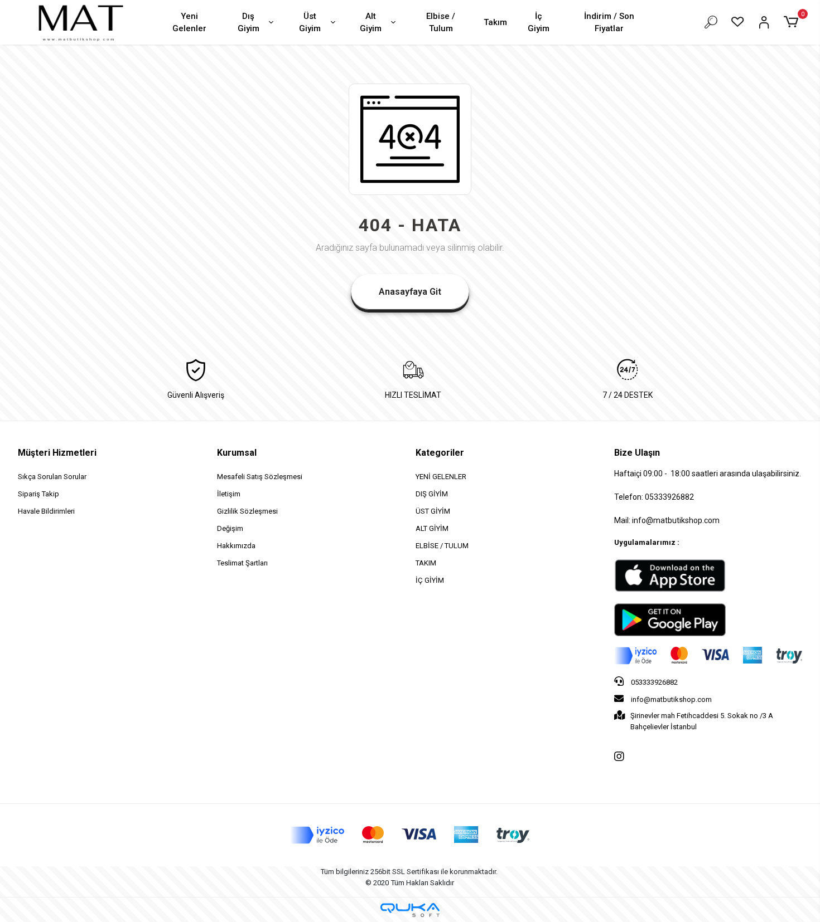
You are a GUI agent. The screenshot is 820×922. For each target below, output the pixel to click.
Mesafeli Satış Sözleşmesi (259, 476)
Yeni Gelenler (189, 22)
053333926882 (653, 682)
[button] (792, 22)
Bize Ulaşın (637, 452)
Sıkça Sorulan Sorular (52, 476)
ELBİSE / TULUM (442, 546)
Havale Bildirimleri (46, 511)
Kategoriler (440, 452)
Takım (495, 22)
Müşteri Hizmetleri (57, 452)
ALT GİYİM (432, 528)
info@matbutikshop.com (670, 699)
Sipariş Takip (38, 494)
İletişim (228, 494)
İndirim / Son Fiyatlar (609, 22)
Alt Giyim (371, 22)
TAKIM (426, 563)
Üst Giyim (310, 22)
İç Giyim (538, 22)
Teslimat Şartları (242, 563)
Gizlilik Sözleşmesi (247, 511)
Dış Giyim (248, 22)
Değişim (230, 528)
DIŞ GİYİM (432, 494)
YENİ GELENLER (441, 476)
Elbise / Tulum (440, 22)
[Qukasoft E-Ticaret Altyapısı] (410, 910)
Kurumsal (237, 452)
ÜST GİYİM (433, 511)
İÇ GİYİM (430, 580)
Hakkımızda (236, 546)
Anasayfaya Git (410, 291)
